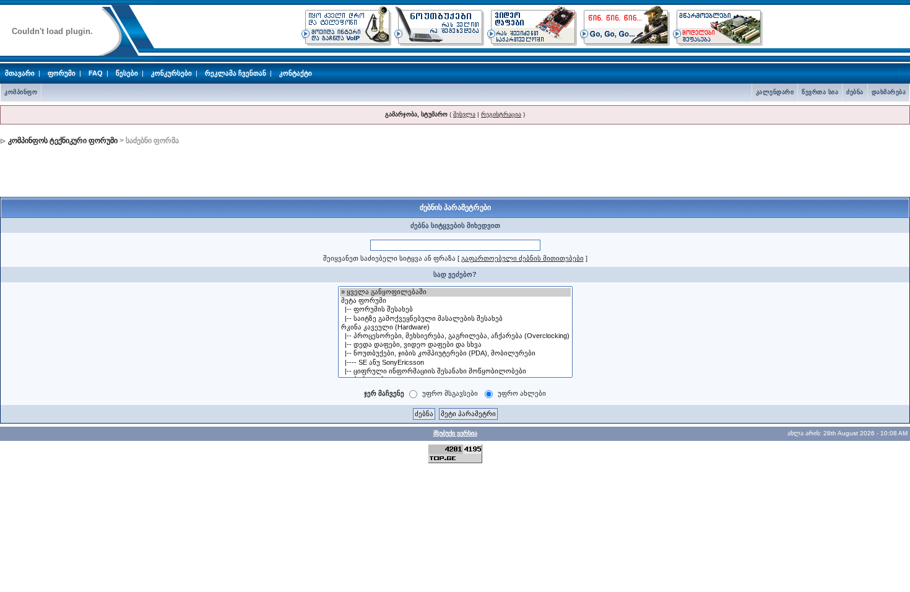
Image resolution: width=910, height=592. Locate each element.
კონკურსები (171, 73)
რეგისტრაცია (501, 114)
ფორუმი (62, 73)
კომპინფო (20, 92)
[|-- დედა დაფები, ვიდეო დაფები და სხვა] (455, 345)
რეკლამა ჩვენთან (235, 73)
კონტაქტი (295, 73)
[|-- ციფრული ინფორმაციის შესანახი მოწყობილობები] (455, 371)
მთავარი (20, 73)
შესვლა (464, 114)
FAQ (96, 73)
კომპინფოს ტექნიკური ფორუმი (63, 140)
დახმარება (889, 92)
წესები (127, 73)
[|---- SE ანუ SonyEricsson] (455, 363)
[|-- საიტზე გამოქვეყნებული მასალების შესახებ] (455, 319)
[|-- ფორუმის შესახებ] (455, 309)
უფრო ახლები (522, 393)
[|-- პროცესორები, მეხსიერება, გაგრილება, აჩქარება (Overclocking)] (455, 336)
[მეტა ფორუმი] (455, 301)
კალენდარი (775, 92)
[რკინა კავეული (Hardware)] (455, 327)
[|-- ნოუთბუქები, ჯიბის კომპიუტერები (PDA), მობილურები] (455, 353)
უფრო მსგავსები (450, 393)
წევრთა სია (820, 92)
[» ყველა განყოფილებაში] (455, 292)
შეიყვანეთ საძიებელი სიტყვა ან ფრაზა (389, 258)
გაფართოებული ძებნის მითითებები (522, 258)
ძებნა (855, 92)
